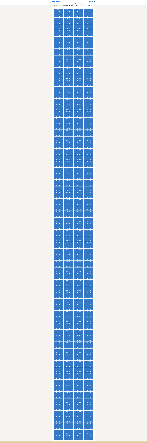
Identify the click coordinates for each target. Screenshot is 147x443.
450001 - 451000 (79, 202)
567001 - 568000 (89, 252)
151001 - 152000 (89, 73)
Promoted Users (79, 442)
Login (90, 1)
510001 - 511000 (79, 228)
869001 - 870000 (68, 383)
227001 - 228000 (89, 106)
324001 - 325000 (58, 149)
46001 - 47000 (78, 28)
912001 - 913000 (58, 402)
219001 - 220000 (89, 102)
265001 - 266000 (68, 123)
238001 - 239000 (79, 111)
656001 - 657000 (58, 292)
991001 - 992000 (89, 435)
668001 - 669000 (58, 297)
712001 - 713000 (58, 316)
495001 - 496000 (89, 221)
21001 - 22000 (68, 18)
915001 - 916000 (89, 402)
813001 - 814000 (68, 359)
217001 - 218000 (68, 102)
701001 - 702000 (68, 311)
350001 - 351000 (79, 159)
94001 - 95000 (78, 49)
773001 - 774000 (68, 342)
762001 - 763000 (79, 337)
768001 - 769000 (58, 340)
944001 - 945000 (58, 416)
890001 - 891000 (79, 392)
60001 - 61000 (58, 35)
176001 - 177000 (58, 85)
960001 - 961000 (58, 423)
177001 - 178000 (68, 85)
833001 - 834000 (68, 368)
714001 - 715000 (79, 316)
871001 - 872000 (89, 383)
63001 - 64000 (88, 35)
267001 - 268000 (89, 123)
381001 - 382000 (68, 173)
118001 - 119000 (79, 59)
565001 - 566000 (68, 252)
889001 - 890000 (68, 392)
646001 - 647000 (79, 287)
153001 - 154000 (68, 75)
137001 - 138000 (68, 68)
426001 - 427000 (79, 192)
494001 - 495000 (79, 221)
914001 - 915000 (79, 402)
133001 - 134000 (68, 66)
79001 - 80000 (88, 42)
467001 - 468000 (89, 209)
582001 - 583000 (79, 259)
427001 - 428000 (89, 192)
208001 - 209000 (58, 99)
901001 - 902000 (68, 397)
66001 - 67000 (78, 37)
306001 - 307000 (79, 140)
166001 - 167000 (79, 80)
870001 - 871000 (79, 383)
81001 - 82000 (68, 44)
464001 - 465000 (58, 209)
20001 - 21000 (58, 18)
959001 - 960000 (89, 421)
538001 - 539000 (79, 240)
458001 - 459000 (79, 206)
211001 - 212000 (89, 99)
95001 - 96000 (88, 49)
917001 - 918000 (68, 404)
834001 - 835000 (79, 368)
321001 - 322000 (68, 147)
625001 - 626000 (68, 278)
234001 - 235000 (79, 109)
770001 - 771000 (79, 340)
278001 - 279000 (79, 128)
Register (93, 1)
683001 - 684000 (89, 302)
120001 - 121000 (58, 61)
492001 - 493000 (58, 221)
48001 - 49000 (58, 30)
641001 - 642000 (68, 285)
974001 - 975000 (79, 428)
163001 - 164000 (89, 78)
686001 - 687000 (79, 304)
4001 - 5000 (58, 11)
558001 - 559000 (79, 249)
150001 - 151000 (79, 73)
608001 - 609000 (58, 271)
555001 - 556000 (89, 247)
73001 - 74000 (68, 40)
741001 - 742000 (68, 328)
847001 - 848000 (89, 373)
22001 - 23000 (78, 18)
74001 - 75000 (78, 40)
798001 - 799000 (79, 352)
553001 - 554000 (68, 247)
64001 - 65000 (58, 37)
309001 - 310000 (68, 142)
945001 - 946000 (68, 416)
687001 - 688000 (89, 304)
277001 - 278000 (68, 128)
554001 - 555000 (79, 247)
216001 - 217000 (58, 102)
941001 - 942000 (68, 414)
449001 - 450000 (68, 202)
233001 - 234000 (68, 109)
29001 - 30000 (68, 21)
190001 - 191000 (79, 90)
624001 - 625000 (58, 278)
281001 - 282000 (68, 130)
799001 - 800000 (89, 352)
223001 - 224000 (89, 104)
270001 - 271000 (79, 125)
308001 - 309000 (58, 142)
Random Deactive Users (68, 442)
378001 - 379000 (79, 171)
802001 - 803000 (79, 354)
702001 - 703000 (79, 311)
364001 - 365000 (58, 166)
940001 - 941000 (58, 414)
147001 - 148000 (89, 71)
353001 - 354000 (68, 161)
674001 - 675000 (79, 299)
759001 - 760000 (89, 335)
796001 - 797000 (58, 352)
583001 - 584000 (89, 259)
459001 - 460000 (89, 206)
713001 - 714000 (68, 316)
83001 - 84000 (88, 44)
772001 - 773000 (58, 342)
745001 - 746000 (68, 330)
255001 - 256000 (89, 118)
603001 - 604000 (89, 268)
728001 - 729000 (58, 323)
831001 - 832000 (89, 366)
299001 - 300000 (89, 137)
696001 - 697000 (58, 309)
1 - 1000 (58, 9)
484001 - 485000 (58, 218)
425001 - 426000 (68, 192)
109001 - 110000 (68, 56)
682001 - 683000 (79, 302)
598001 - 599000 (79, 266)
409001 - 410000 (68, 185)
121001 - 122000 (68, 61)
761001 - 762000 (68, 337)
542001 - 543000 (79, 242)
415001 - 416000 (89, 187)
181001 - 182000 (68, 87)
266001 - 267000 (79, 123)
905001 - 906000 (68, 399)
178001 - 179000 (79, 85)
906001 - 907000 (79, 399)
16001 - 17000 (58, 16)
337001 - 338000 (68, 154)
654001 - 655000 (79, 290)
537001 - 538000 (68, 240)
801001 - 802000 (68, 354)
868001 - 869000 (58, 383)
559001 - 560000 (89, 249)
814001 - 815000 (79, 359)
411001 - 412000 (89, 185)
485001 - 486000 (68, 218)
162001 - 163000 (79, 78)
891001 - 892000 (89, 392)
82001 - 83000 (78, 44)
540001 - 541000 (58, 242)
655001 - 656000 (89, 290)
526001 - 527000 (79, 235)
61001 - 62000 (68, 35)
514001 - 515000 (79, 230)
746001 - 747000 (79, 330)
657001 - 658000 (68, 292)
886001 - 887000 (79, 390)
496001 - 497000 (58, 223)
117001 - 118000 (68, 59)
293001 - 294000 (68, 135)
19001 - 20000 (88, 16)
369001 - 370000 (68, 168)
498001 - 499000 (79, 223)
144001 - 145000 (58, 71)
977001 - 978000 (68, 430)
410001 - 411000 (79, 185)
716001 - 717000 (58, 318)
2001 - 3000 (78, 9)
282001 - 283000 (79, 130)
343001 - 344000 (89, 156)
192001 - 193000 (58, 92)
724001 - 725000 (58, 321)
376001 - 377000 (58, 171)
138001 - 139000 (79, 68)
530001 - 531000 (79, 237)
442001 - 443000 (79, 199)
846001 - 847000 (79, 373)
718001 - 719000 (79, 318)
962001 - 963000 (79, 423)
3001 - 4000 (88, 9)
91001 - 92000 (88, 47)
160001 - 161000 (58, 78)
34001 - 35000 (78, 23)
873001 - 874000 (68, 385)
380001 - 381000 (58, 173)
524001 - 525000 (58, 235)
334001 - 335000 (79, 152)
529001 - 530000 (68, 237)
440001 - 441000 (58, 199)
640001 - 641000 (58, 285)
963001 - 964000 (89, 423)
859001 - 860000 (89, 378)
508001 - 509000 (58, 228)
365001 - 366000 (68, 166)
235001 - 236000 (89, 109)
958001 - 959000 (79, 421)
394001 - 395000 (79, 178)
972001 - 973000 (58, 428)
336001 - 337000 (58, 154)
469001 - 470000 (68, 211)
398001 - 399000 (79, 180)
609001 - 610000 (68, 271)
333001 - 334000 (68, 152)
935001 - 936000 (89, 411)
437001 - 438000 (68, 197)
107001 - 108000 (89, 54)
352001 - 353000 (58, 161)
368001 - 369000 (58, 168)
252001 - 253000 (58, 118)
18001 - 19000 (78, 16)
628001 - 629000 (58, 280)
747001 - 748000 (89, 330)
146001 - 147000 (79, 71)
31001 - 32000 (88, 21)
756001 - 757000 (58, 335)
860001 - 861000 (58, 380)
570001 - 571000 (79, 254)
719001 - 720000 (89, 318)
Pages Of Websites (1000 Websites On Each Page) (73, 8)
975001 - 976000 (89, 428)
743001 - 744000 (89, 328)
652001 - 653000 (58, 290)
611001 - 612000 (89, 271)
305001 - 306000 (68, 140)
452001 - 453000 (58, 204)
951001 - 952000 (89, 418)
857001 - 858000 (68, 378)
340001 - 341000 (58, 156)
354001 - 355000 (79, 161)
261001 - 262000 (68, 121)
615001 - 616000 (89, 273)
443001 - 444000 (89, 199)
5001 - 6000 (68, 11)
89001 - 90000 (68, 47)
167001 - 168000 (89, 80)
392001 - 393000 (58, 178)
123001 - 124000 (89, 61)
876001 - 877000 (58, 387)
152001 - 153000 (58, 75)
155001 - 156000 (89, 75)
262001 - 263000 (79, 121)
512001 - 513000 (58, 230)
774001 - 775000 (79, 342)
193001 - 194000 (68, 92)
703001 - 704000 (89, 311)
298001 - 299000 (79, 137)
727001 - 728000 (89, 321)
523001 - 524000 (89, 233)
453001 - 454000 (68, 204)
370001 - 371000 (79, 168)
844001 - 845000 (58, 373)
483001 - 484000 (89, 216)
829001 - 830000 (68, 366)
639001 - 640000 (89, 283)
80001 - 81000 (58, 44)
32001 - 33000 (58, 23)
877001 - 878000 (68, 387)
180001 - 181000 (58, 87)
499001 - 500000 (89, 223)
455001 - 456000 (89, 204)
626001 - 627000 (79, 278)
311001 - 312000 (89, 142)
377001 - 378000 (68, 171)
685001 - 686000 (68, 304)
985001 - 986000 (68, 433)
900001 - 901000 (58, 397)
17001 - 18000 (68, 16)
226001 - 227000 (79, 106)
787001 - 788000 (89, 347)
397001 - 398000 (68, 180)
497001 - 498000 (68, 223)
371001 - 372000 (89, 168)
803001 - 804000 (89, 354)
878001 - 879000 (79, 387)
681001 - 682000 (68, 302)
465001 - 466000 (68, 209)
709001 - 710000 (68, 314)
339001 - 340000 (89, 154)
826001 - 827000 (79, 364)
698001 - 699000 (79, 309)
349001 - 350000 (68, 159)
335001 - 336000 (89, 152)
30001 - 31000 (78, 21)
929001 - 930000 (68, 409)
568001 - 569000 (58, 254)
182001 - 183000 (79, 87)
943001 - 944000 (89, 414)
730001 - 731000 (79, 323)
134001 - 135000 (79, 66)
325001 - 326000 (68, 149)
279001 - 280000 (89, 128)
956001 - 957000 (58, 421)
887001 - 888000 (89, 390)
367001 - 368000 (89, 166)
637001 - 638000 (68, 283)
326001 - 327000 (79, 149)
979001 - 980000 (89, 430)
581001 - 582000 (68, 259)
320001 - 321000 (58, 147)
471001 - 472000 (89, 211)
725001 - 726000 (68, 321)
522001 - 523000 (79, 233)
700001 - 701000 (58, 311)
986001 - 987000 (79, 433)
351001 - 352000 (89, 159)
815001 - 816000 (89, 359)
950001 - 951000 (79, 418)
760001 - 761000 (58, 337)
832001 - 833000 (58, 368)
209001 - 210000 (68, 99)
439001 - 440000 (89, 197)
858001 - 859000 (79, 378)
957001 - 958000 (68, 421)
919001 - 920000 (89, 404)
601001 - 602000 (68, 268)
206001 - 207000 (79, 97)
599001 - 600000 (89, 266)
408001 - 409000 (58, 185)
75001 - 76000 (88, 40)
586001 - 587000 (79, 261)
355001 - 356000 (89, 161)
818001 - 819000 (79, 361)
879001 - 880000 (89, 387)
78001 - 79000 (78, 42)
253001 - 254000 (68, 118)
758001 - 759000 (79, 335)
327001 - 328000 (89, 149)
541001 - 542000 (68, 242)
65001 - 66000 (68, 37)
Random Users (74, 442)
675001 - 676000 (89, 299)
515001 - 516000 (89, 230)
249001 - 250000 (68, 116)
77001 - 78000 (68, 42)
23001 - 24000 (88, 18)
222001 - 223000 (79, 104)
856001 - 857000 (58, 378)
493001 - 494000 (68, 221)
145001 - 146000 (68, 71)
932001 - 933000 (58, 411)
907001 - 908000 (89, 399)
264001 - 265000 (58, 123)
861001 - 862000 (68, 380)
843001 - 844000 (89, 371)
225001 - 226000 (68, 106)
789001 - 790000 (68, 349)
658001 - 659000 (79, 292)
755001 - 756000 (89, 333)
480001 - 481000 (58, 216)
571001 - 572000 (89, 254)
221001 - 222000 (68, 104)
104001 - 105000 (58, 54)
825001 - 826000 (68, 364)
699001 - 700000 (89, 309)
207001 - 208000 (89, 97)
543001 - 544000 (89, 242)
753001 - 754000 (68, 333)
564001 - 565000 (58, 252)
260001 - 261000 (58, 121)
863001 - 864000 (89, 380)
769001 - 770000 (68, 340)
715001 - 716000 (89, 316)
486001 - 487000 (79, 218)
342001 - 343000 (79, 156)
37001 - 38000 (68, 25)
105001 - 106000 (68, 54)
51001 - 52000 (88, 30)
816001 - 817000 (58, 361)
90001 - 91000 (78, 47)
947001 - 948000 (89, 416)
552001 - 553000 (58, 247)
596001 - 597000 (58, 266)
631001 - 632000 (89, 280)
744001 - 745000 (58, 330)
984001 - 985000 (58, 433)
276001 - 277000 (58, 128)
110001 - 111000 (79, 56)
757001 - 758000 (68, 335)
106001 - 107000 (79, 54)
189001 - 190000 (68, 90)
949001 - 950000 (68, 418)
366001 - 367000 (79, 166)
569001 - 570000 (68, 254)
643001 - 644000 (89, 285)
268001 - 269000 (58, 125)
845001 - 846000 (68, 373)
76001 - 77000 (58, 42)
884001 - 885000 (58, 390)
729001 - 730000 (68, 323)
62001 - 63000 (78, 35)
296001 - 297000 (58, 137)
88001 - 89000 (58, 47)
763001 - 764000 (89, 337)
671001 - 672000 (89, 297)
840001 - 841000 (58, 371)
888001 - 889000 (58, 392)
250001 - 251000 (79, 116)
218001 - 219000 (79, 102)
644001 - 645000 (58, 287)
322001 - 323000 (79, 147)
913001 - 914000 (68, 402)
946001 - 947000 (79, 416)
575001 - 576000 (89, 256)
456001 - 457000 (58, 206)
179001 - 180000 (89, 85)
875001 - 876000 (89, 385)
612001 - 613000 (58, 273)
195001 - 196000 (89, 92)
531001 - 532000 (89, 237)
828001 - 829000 (58, 366)
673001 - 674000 (68, 299)
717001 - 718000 (68, 318)
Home (89, 5)
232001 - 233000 (58, 109)
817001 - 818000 (68, 361)
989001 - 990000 (68, 435)
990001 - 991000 (79, 435)
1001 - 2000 (68, 9)
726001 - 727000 (79, 321)
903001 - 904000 (89, 397)
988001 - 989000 (58, 435)
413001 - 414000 (68, 187)
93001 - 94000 (68, 49)
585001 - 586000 (68, 261)
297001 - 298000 (68, 137)
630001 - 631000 (79, 280)
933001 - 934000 (68, 411)
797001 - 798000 (68, 352)
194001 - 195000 (79, 92)
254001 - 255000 (79, 118)
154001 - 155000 (79, 75)
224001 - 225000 (58, 106)
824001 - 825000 (58, 364)
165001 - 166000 (68, 80)
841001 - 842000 (68, 371)
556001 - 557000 (58, 249)
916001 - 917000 (58, 404)
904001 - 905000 (58, 399)
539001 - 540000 (89, 240)
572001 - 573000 (58, 256)
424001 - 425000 (58, 192)
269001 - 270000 (68, 125)
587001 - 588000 (89, 261)
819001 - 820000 (89, 361)
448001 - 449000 (58, 202)
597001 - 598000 (68, 266)
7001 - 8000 (88, 11)
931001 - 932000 (89, 409)
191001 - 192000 (89, 90)
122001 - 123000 (79, 61)
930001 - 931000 (79, 409)
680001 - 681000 (58, 302)
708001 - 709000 (58, 314)
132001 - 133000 (58, 66)
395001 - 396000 (89, 178)
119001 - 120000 (89, 59)
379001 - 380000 (89, 171)
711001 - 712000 (89, 314)
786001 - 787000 (79, 347)
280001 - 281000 (58, 130)
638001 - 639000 (79, 283)
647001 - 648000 (89, 287)
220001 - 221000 (58, 104)
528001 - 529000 (58, 237)
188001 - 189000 (58, 90)
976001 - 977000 (58, 430)
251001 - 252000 (89, 116)
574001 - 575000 (79, 256)
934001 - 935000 (79, 411)
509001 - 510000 (68, 228)
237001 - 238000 (68, 111)
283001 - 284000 (89, 130)
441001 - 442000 (68, 199)
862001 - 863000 (79, 380)
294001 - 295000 (79, 135)
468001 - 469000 (58, 211)
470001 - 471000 (79, 211)
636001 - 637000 (58, 283)
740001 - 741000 (58, 328)
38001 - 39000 (78, 25)
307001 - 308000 (89, 140)
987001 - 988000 (89, 433)
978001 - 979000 (79, 430)
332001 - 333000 (58, 152)
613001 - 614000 (68, 273)
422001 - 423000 (79, 190)
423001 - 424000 (89, 190)
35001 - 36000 (88, 23)
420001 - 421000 (58, 190)
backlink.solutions (57, 1)
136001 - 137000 (58, 68)
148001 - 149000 (58, 73)
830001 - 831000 (79, 366)
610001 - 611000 (79, 271)
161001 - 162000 (68, 78)
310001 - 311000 (79, 142)
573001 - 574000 (68, 256)
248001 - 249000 (58, 116)
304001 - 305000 (58, 140)
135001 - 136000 (89, 66)
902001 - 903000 (79, 397)
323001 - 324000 (89, 147)
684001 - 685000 (58, 304)
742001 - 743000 (79, 328)
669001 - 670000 (68, 297)
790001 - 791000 (79, 349)
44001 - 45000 (58, 28)
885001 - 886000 (68, 390)
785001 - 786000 (68, 347)
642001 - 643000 (79, 285)
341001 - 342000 (68, 156)
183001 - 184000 (89, 87)
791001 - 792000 (89, 349)
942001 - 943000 (79, 414)
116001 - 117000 (58, 59)
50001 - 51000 (78, 30)
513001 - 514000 (68, 230)
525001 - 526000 (68, 235)
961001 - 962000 (68, 423)
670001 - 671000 (79, 297)
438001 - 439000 (79, 197)
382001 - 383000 (79, 173)
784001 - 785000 (58, 347)
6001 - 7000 (78, 11)
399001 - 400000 (89, 180)
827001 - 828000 (89, 364)
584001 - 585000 (58, 261)
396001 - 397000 (58, 180)
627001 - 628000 (89, 278)
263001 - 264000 (89, 121)
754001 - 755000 (79, 333)
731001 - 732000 (89, 323)
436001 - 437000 (58, 197)
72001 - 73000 (58, 40)
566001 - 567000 (79, 252)
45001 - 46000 (68, 28)
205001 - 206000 (68, 97)
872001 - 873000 (58, 385)
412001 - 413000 (58, 187)
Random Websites (84, 442)
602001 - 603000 (79, 268)
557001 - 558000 (68, 249)
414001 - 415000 (79, 187)
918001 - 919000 (79, 404)
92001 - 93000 (58, 49)
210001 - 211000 (79, 99)
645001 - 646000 (68, 287)
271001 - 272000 (89, 125)
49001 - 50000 (68, 30)
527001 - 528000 (89, 235)
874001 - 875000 (79, 385)
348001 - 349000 (58, 159)
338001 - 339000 (79, 154)
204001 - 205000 (58, 97)
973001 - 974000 (68, 428)
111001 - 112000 (89, 56)
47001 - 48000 (88, 28)
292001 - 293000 (58, 135)
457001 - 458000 (68, 206)
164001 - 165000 (58, 80)
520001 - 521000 (58, 233)
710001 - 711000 (79, 314)
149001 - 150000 (68, 73)
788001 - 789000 (58, 349)
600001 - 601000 (58, 268)
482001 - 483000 (79, 216)
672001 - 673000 (58, 299)
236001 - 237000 (58, 111)
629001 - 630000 (68, 280)
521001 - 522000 (68, 233)
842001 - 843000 (79, 371)
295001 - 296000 (89, 135)
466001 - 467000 (79, 209)
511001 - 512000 (89, 228)
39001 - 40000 (88, 25)
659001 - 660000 (89, 292)
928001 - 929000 (58, 409)
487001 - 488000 (89, 218)
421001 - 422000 (68, 190)
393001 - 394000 (68, 178)
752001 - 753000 (58, 333)
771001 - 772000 (89, 340)
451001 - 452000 (89, 202)
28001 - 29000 (58, 21)
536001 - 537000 (58, 240)
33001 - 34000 (68, 23)
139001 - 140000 (89, 68)
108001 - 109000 (58, 56)
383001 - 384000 (89, 173)
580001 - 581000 (58, 259)
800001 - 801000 (58, 354)
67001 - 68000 (88, 37)
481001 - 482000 (68, 216)
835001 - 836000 (89, 368)
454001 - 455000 (79, 204)
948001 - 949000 (58, 418)
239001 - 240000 (89, 111)
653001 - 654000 (68, 290)
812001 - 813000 (58, 359)
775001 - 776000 (89, 342)
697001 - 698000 (68, 309)
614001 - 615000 (79, 273)
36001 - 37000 (58, 25)
